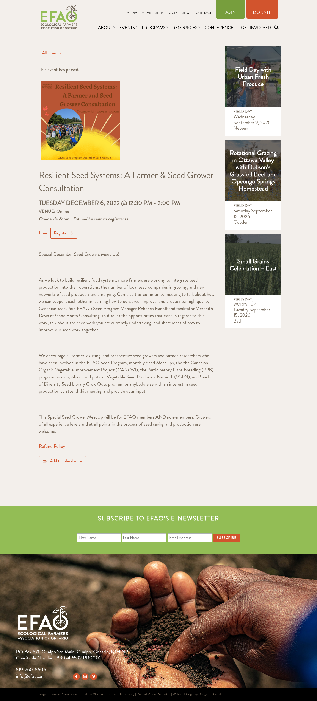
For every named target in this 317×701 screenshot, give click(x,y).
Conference (218, 27)
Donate (262, 13)
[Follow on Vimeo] (93, 676)
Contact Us (114, 694)
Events (127, 27)
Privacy (129, 694)
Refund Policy (52, 446)
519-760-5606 (31, 669)
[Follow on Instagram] (85, 676)
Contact (204, 13)
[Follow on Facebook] (76, 676)
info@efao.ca (29, 676)
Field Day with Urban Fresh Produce (253, 76)
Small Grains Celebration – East (253, 264)
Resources (185, 27)
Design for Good (209, 694)
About (105, 27)
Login (172, 13)
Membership (152, 13)
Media (132, 13)
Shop (186, 13)
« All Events (50, 53)
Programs (154, 27)
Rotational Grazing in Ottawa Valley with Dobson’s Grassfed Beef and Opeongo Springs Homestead (253, 170)
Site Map (164, 694)
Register (61, 233)
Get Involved (256, 27)
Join (230, 13)
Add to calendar (63, 461)
